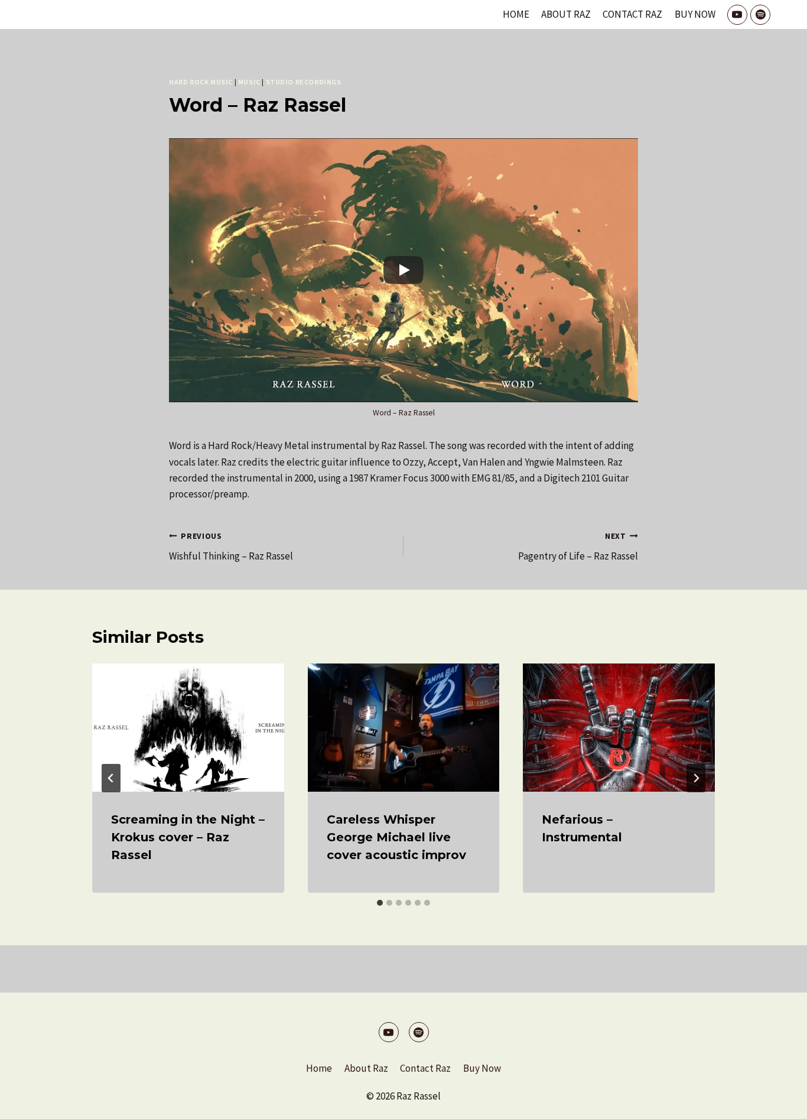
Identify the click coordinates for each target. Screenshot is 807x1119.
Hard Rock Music (201, 81)
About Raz (566, 14)
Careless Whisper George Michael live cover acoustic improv (396, 837)
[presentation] (188, 727)
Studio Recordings (303, 81)
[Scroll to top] (777, 1101)
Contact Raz (632, 14)
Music (249, 81)
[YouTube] (737, 15)
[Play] (403, 270)
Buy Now (695, 14)
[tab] (380, 903)
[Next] (695, 778)
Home (516, 14)
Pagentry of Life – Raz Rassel (578, 547)
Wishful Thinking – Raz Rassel (231, 547)
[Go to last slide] (111, 778)
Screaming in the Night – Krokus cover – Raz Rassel (188, 837)
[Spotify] (760, 15)
